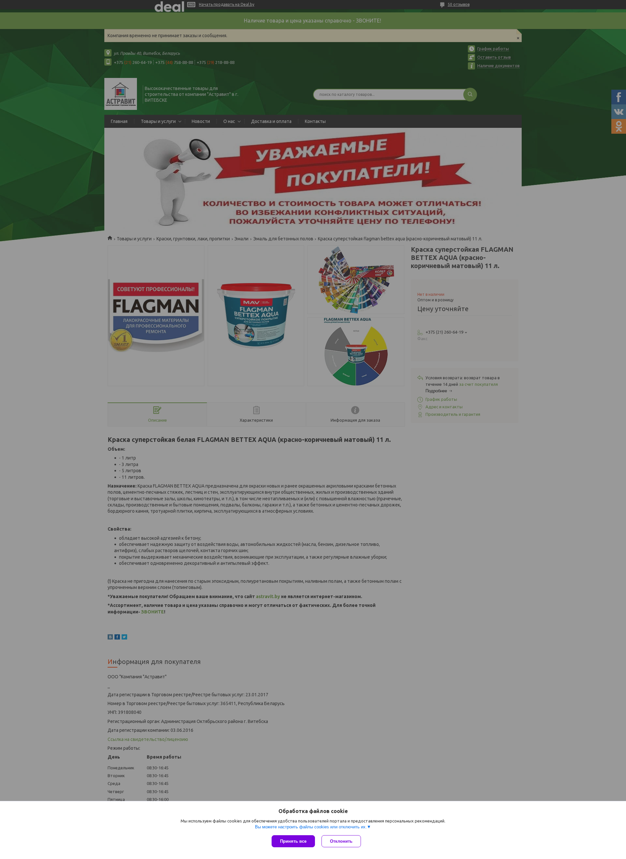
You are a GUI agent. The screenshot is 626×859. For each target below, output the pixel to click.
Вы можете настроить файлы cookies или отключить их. (311, 826)
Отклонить (341, 841)
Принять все (293, 841)
